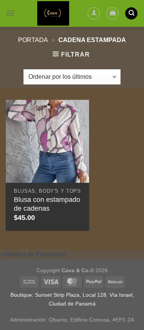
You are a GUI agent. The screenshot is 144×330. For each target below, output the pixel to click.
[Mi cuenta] (94, 13)
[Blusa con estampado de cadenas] (47, 141)
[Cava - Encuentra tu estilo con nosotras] (53, 13)
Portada (33, 40)
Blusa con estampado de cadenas (47, 204)
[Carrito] (112, 13)
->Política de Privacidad (32, 254)
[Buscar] (131, 13)
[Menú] (10, 13)
